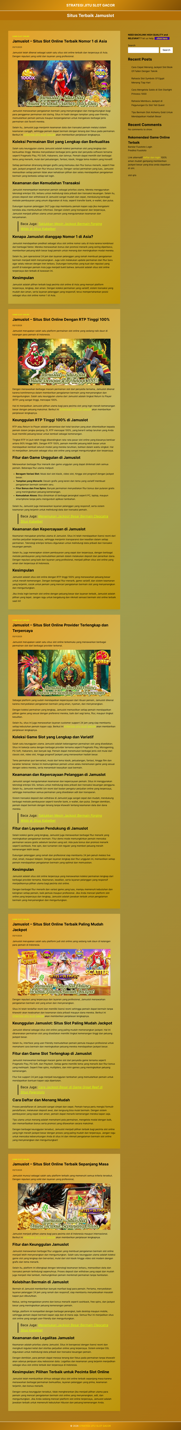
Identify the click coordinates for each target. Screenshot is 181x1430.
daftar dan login (151, 157)
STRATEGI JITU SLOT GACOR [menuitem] (39, 134)
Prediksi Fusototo (137, 150)
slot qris (132, 175)
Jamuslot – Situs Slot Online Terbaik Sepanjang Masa (60, 1164)
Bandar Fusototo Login (140, 147)
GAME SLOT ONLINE (20, 36)
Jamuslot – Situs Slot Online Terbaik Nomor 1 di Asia (59, 41)
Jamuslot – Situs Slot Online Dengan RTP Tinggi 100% (61, 319)
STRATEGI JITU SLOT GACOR (95, 1426)
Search (131, 45)
